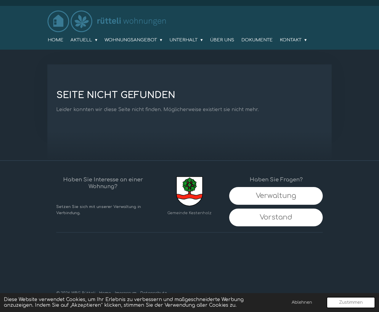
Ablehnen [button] (302, 302)
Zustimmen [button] (351, 302)
